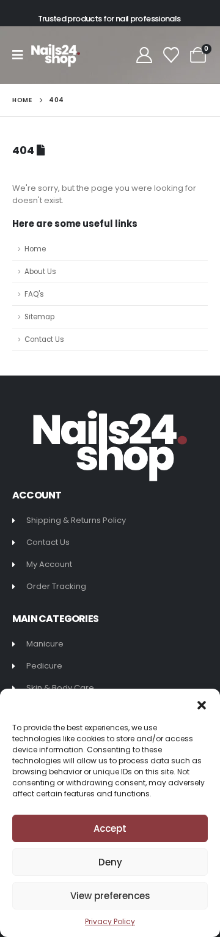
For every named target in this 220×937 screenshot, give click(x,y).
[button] (202, 704)
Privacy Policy (110, 921)
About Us (40, 271)
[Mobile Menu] (21, 55)
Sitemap (39, 317)
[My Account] (143, 55)
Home (35, 249)
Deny (110, 862)
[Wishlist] (171, 55)
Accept (110, 828)
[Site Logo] (55, 55)
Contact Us (44, 339)
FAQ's (34, 294)
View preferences (110, 895)
